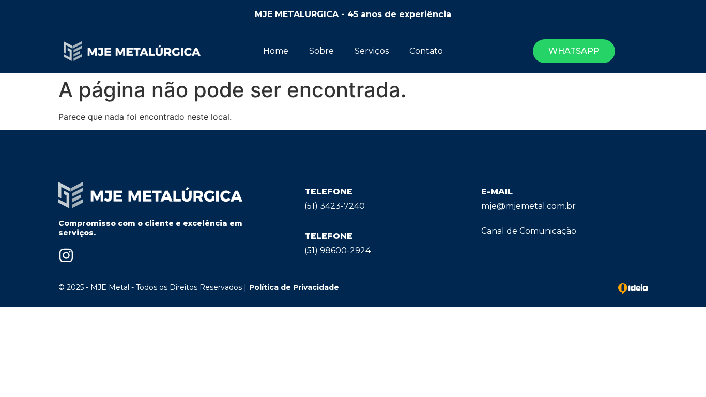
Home (275, 51)
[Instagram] (66, 255)
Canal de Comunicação (528, 231)
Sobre (321, 51)
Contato (426, 51)
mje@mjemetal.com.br (528, 206)
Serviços (372, 51)
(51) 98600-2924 (337, 250)
